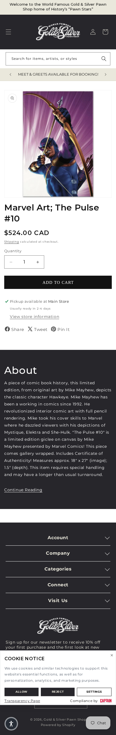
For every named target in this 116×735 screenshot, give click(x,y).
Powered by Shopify (58, 725)
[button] (8, 32)
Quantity (12, 251)
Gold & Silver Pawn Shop (65, 719)
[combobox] (58, 58)
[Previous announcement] (10, 74)
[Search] (104, 58)
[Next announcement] (105, 74)
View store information (34, 316)
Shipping (11, 241)
